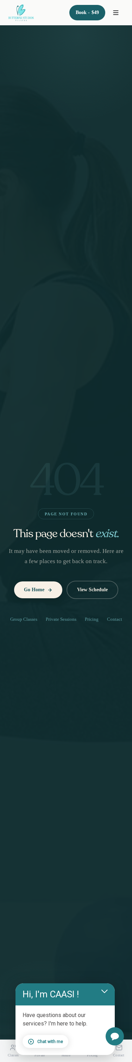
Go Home (34, 589)
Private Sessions (61, 619)
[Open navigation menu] (116, 12)
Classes (13, 1055)
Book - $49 (87, 12)
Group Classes (23, 619)
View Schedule (92, 589)
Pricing (92, 619)
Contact (114, 619)
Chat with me (50, 1041)
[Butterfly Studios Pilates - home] (21, 12)
